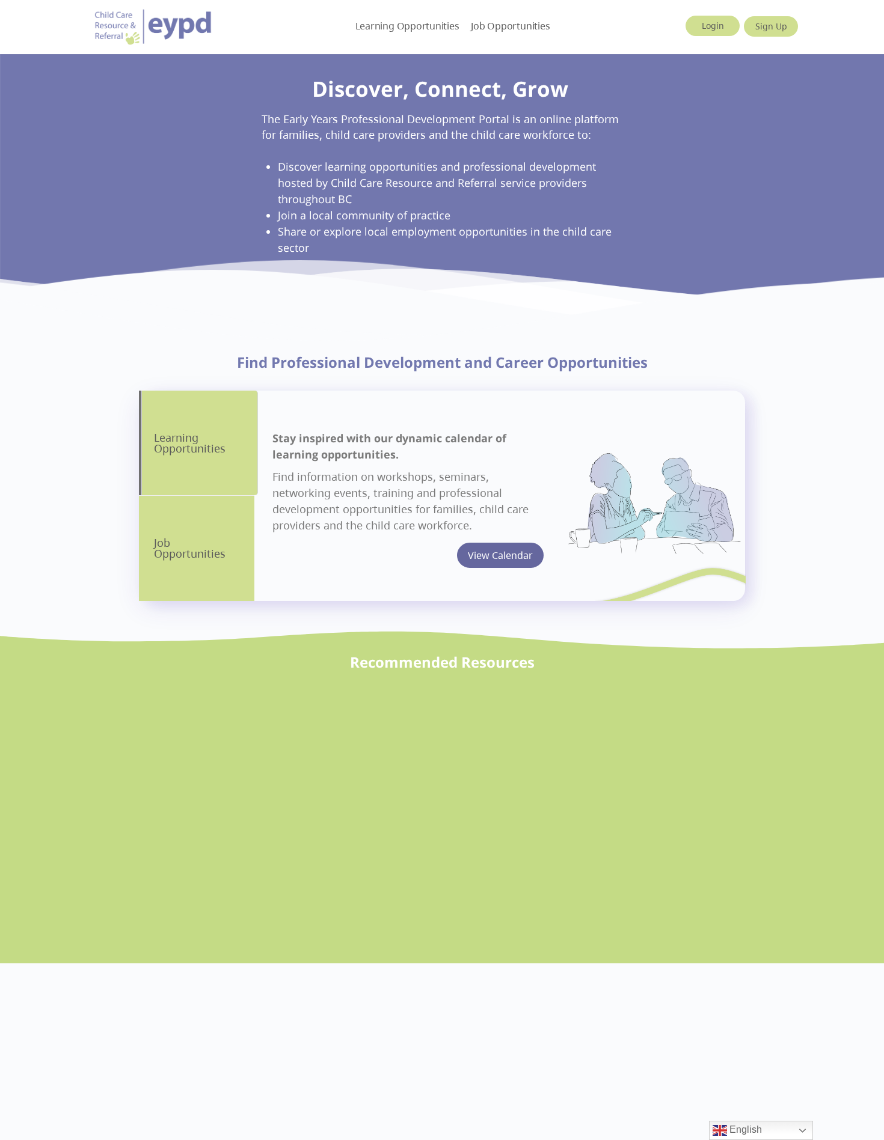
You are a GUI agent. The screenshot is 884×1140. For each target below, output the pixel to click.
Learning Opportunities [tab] (190, 443)
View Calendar (500, 555)
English (744, 1129)
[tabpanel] (499, 496)
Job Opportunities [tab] (190, 548)
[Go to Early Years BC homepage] (153, 25)
